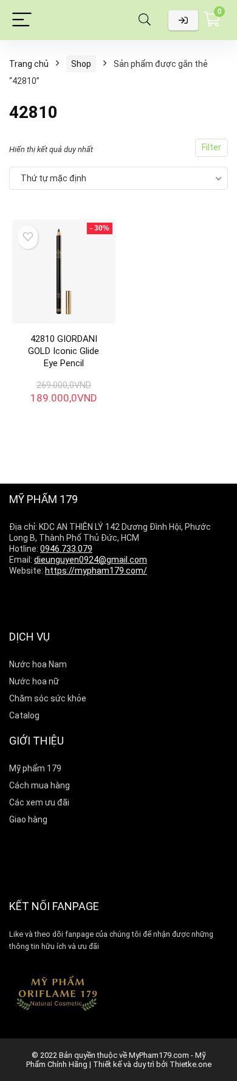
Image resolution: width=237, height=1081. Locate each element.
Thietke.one (190, 1064)
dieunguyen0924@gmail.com (90, 560)
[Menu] (21, 20)
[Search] (144, 20)
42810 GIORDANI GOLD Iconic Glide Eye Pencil (63, 351)
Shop (81, 64)
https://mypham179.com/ (96, 570)
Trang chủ (29, 64)
